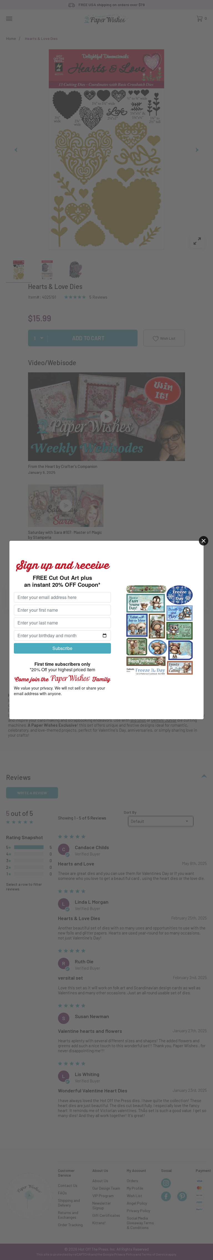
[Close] (203, 541)
